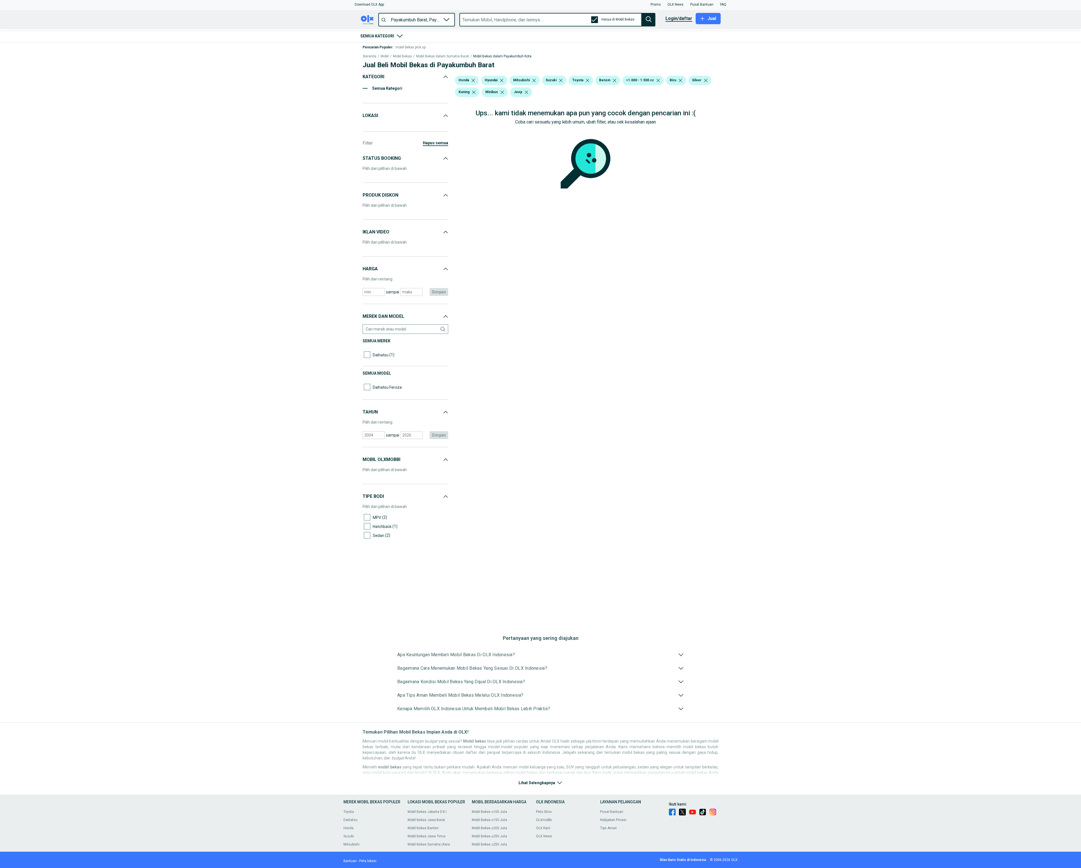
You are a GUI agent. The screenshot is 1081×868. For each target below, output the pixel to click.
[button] (369, 4)
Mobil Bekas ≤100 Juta (489, 812)
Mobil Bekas (402, 56)
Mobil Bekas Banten (423, 828)
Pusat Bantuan (611, 812)
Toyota (348, 812)
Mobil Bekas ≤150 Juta (489, 820)
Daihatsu (350, 820)
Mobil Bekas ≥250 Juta (489, 844)
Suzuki (348, 836)
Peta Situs (544, 812)
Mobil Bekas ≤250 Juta (489, 836)
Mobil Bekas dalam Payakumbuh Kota (502, 56)
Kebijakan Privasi (613, 820)
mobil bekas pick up (411, 47)
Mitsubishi (351, 844)
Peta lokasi (367, 861)
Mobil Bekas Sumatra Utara (429, 844)
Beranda (369, 56)
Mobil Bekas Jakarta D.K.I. (427, 812)
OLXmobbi (544, 820)
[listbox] (473, 80)
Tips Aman (608, 828)
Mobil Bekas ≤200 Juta (489, 828)
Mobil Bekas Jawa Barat (426, 820)
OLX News (544, 836)
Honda (348, 828)
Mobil (385, 56)
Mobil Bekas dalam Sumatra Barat (442, 56)
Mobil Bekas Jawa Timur (427, 836)
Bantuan (350, 861)
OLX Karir (543, 828)
